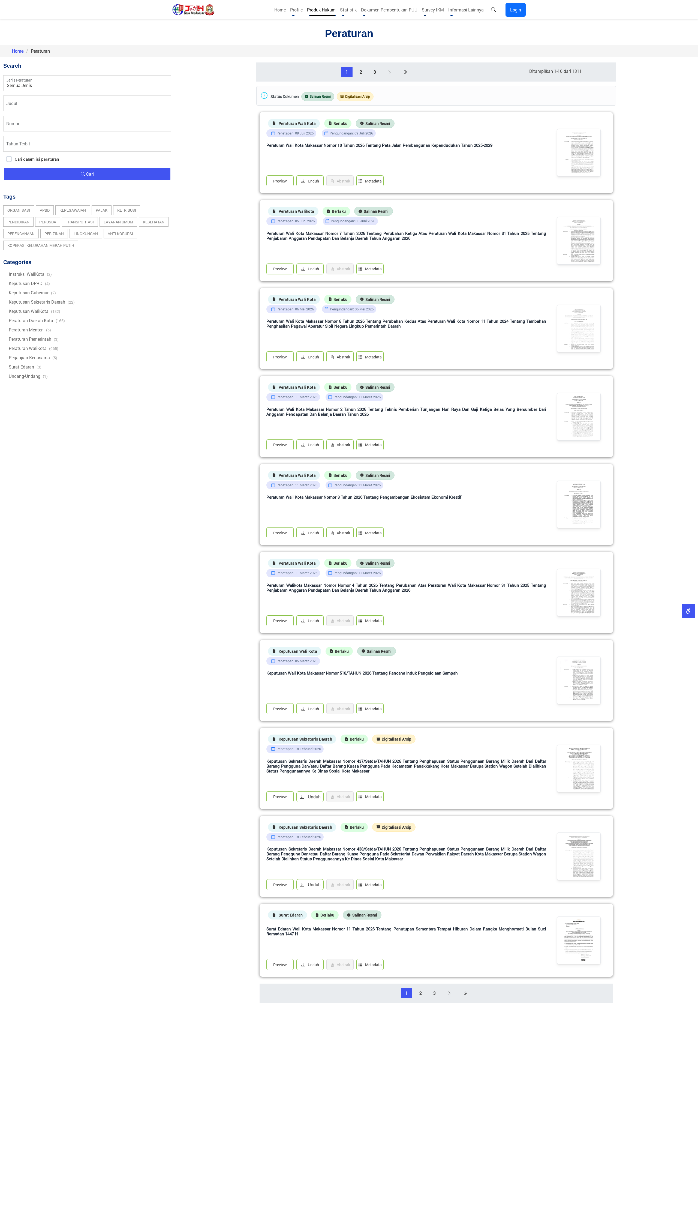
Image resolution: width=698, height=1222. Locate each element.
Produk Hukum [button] (321, 10)
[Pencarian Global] (493, 9)
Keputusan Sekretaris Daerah (42, 302)
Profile (296, 10)
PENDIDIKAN (18, 221)
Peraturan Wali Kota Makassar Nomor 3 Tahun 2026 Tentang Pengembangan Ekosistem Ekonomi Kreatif (363, 497)
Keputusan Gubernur (32, 292)
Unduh (313, 181)
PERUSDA (47, 221)
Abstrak (343, 357)
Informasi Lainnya (466, 10)
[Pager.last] (405, 72)
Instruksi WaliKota (30, 274)
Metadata (373, 181)
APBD (45, 210)
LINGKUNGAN (86, 233)
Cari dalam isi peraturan (37, 159)
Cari (89, 174)
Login (515, 10)
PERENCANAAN (21, 233)
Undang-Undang (28, 376)
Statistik (348, 10)
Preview (280, 181)
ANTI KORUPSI (120, 233)
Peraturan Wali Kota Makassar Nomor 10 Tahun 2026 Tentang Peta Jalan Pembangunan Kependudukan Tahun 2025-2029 (379, 145)
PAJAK (101, 210)
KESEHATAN (153, 221)
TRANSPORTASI (80, 221)
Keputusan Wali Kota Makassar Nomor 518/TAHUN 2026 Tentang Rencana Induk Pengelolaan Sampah (362, 673)
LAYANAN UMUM (118, 221)
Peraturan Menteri (30, 330)
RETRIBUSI (126, 210)
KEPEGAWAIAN (72, 210)
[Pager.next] (389, 72)
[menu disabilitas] (688, 611)
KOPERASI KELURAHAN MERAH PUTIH (40, 245)
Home (280, 10)
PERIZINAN (54, 233)
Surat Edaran (25, 367)
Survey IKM (433, 10)
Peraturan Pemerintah (34, 339)
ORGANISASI (18, 210)
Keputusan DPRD (29, 283)
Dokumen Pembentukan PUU (389, 10)
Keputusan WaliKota (34, 311)
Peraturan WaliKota (33, 348)
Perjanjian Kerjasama (33, 357)
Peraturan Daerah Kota (37, 320)
